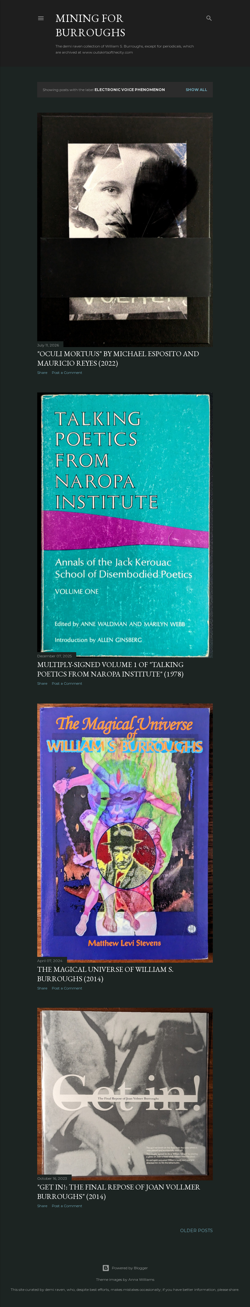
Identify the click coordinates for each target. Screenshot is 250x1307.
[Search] (209, 17)
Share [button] (42, 372)
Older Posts (196, 1230)
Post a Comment (67, 372)
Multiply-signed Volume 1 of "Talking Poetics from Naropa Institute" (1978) (110, 669)
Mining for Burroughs (90, 25)
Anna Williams (141, 1279)
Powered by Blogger (130, 1268)
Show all (196, 89)
